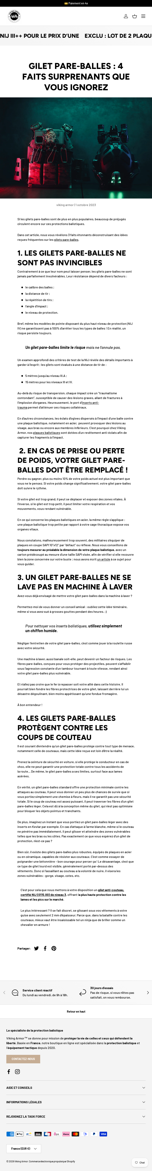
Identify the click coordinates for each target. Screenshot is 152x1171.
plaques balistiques (46, 432)
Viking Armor (21, 1161)
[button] (134, 16)
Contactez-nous (23, 1059)
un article (103, 559)
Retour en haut (76, 1011)
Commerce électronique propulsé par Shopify (52, 1161)
